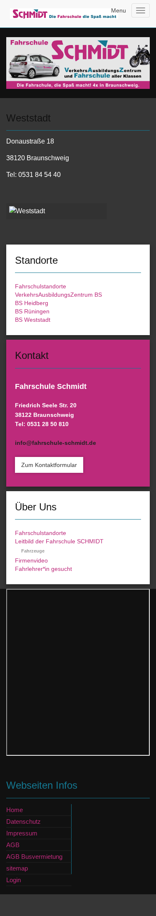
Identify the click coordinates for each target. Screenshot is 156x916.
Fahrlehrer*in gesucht (43, 568)
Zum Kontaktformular (49, 465)
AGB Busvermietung (34, 856)
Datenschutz (23, 821)
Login (13, 879)
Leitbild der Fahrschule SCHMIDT (59, 541)
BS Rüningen (32, 311)
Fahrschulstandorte (40, 286)
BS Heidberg (31, 303)
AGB (13, 844)
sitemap (17, 868)
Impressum (21, 833)
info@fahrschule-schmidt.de (55, 442)
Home (14, 809)
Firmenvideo (31, 560)
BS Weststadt (32, 319)
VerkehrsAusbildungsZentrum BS (58, 294)
